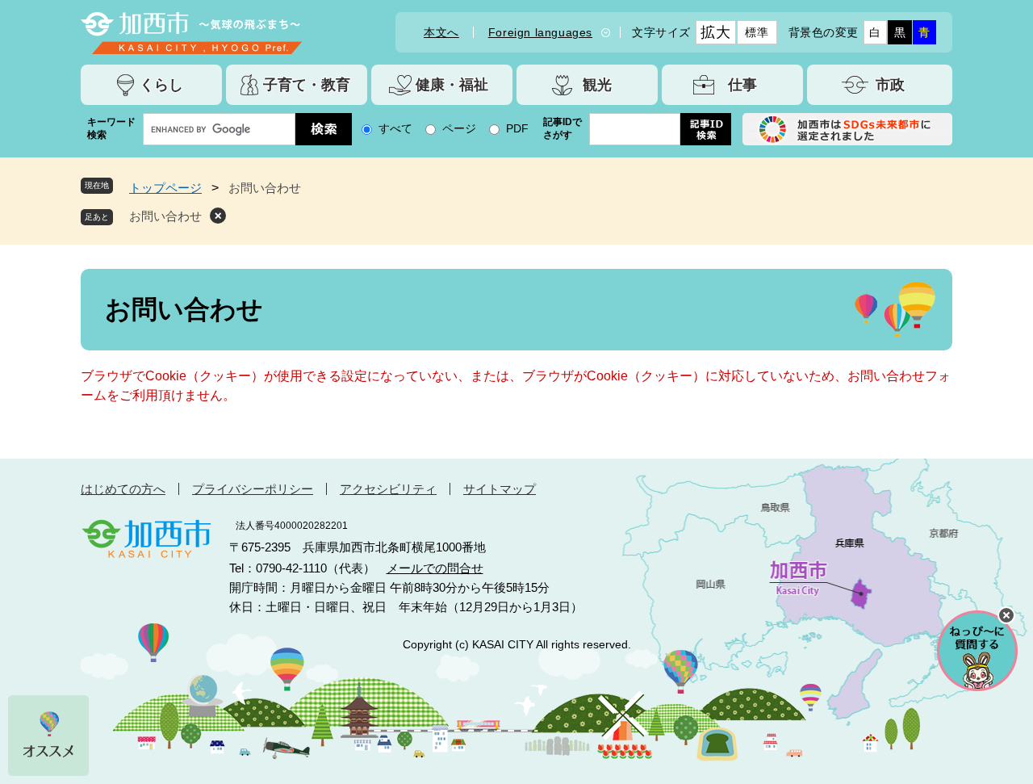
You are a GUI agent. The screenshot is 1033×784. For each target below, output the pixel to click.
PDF (517, 128)
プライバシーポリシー (252, 489)
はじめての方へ (123, 489)
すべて (395, 128)
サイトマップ (499, 489)
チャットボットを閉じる (1006, 615)
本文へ (441, 32)
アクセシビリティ (388, 489)
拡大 (715, 32)
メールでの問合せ (435, 568)
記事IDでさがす (562, 128)
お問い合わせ (165, 216)
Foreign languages (540, 32)
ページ (459, 128)
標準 (756, 32)
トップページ (165, 188)
